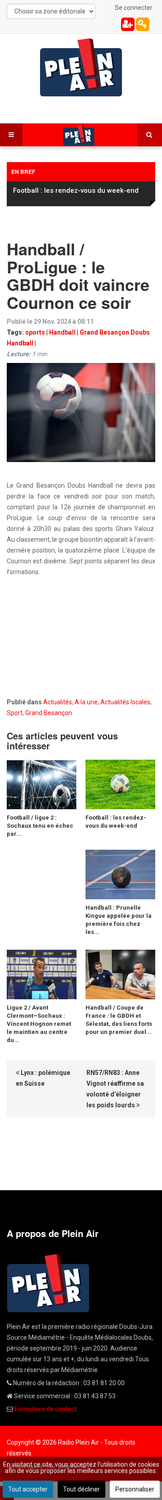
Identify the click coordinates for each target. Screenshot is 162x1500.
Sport (14, 712)
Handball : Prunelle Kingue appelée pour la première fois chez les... (119, 919)
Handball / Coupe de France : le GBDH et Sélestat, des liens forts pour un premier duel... (119, 1019)
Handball (62, 332)
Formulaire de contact (45, 1409)
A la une (86, 702)
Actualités (57, 702)
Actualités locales (125, 702)
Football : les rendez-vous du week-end (76, 190)
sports (35, 332)
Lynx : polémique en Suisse (43, 1078)
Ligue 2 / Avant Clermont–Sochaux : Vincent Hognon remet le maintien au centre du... (39, 1023)
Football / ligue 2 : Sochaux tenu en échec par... (40, 825)
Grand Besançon (48, 712)
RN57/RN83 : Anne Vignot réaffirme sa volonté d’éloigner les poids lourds (115, 1089)
